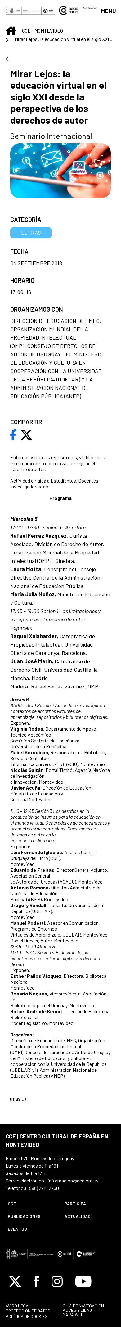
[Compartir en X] (26, 434)
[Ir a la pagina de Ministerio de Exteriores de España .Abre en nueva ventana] (24, 10)
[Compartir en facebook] (13, 434)
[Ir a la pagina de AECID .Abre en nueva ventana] (48, 10)
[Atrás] (7, 59)
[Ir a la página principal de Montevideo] (78, 9)
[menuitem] (31, 1203)
